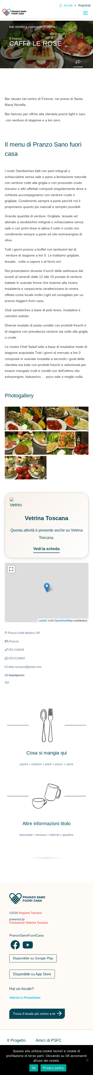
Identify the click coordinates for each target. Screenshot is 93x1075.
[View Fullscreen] (11, 569)
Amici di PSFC (49, 1041)
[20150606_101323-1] (67, 443)
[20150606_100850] (26, 443)
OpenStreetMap (63, 620)
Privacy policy (53, 1068)
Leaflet (42, 620)
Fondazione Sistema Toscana (28, 922)
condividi (78, 66)
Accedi (67, 5)
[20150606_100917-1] (67, 418)
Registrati (84, 5)
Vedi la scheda (46, 549)
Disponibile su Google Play (33, 958)
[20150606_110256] (26, 467)
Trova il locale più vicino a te (34, 1014)
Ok (34, 1068)
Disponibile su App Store (32, 974)
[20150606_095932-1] (26, 418)
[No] (87, 1060)
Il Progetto (16, 1041)
